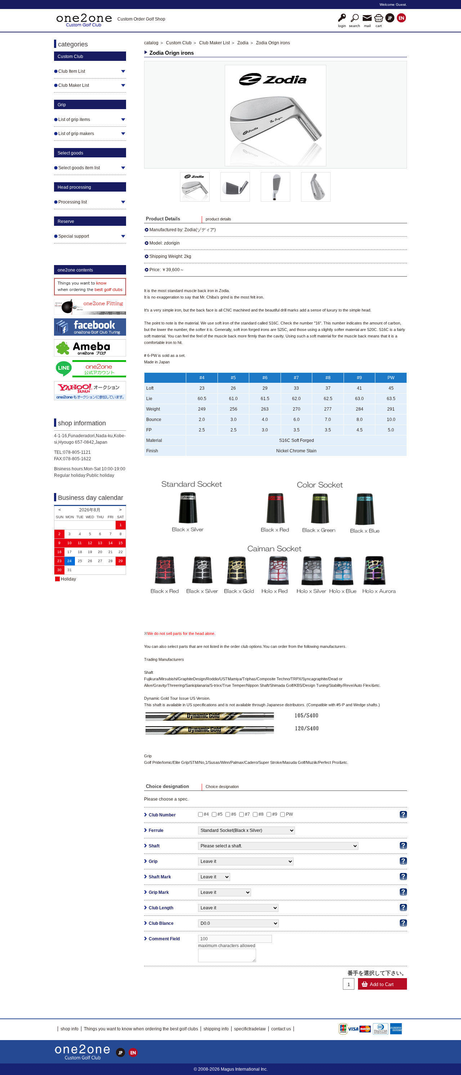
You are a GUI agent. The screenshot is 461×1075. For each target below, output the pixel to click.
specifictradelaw (250, 1028)
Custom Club (179, 42)
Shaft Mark (160, 876)
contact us (281, 1028)
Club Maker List (214, 42)
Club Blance (161, 923)
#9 (274, 814)
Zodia (243, 42)
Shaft (154, 845)
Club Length (161, 907)
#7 (247, 814)
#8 (261, 814)
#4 (206, 814)
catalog (151, 42)
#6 (233, 814)
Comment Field (164, 938)
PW (289, 814)
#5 (220, 814)
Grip (153, 861)
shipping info (216, 1028)
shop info (70, 1028)
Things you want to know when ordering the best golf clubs (141, 1028)
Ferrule (156, 830)
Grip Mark (159, 892)
